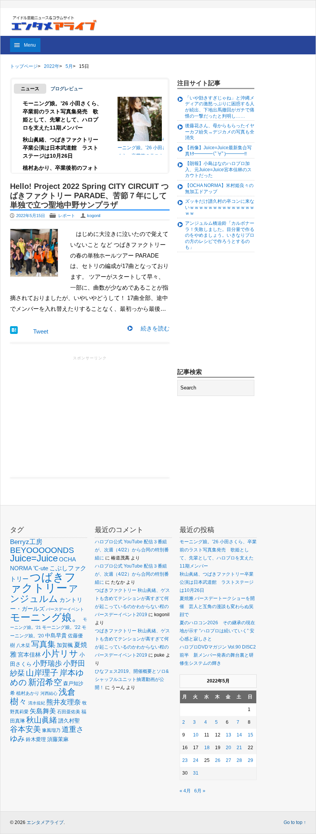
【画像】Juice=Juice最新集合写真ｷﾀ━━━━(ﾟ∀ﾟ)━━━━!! (218, 151)
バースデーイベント (65, 609)
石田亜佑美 (68, 711)
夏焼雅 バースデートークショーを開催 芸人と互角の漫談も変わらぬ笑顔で (217, 606)
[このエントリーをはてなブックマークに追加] (14, 332)
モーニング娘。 (46, 617)
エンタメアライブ (45, 822)
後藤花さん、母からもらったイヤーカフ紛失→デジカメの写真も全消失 (219, 131)
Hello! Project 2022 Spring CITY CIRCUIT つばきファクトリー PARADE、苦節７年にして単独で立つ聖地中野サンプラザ (89, 195)
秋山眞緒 (41, 720)
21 (239, 747)
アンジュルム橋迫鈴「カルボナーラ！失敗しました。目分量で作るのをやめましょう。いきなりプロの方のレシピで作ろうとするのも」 (219, 235)
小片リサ (60, 654)
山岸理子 (42, 672)
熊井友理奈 (63, 702)
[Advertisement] (90, 416)
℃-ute (40, 568)
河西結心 (48, 693)
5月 (69, 66)
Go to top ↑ (295, 822)
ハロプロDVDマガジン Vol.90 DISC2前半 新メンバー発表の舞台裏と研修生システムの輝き (218, 655)
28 (239, 760)
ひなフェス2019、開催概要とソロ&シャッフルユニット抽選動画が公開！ (132, 679)
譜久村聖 (69, 721)
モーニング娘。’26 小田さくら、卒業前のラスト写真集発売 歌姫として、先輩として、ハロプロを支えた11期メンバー (142, 155)
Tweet (40, 331)
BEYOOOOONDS (42, 550)
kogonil (93, 215)
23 (185, 760)
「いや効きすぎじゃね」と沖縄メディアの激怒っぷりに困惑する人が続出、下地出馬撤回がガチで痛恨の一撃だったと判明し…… (219, 107)
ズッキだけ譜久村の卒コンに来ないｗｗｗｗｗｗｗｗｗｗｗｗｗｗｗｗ (219, 207)
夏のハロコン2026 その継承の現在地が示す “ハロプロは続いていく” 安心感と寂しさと (217, 631)
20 (228, 747)
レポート (66, 215)
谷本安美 (25, 729)
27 (228, 760)
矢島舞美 (43, 711)
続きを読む (155, 328)
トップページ (24, 66)
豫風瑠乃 (51, 730)
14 (239, 735)
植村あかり (27, 693)
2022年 (51, 66)
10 (195, 735)
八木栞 (23, 645)
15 (250, 735)
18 (207, 747)
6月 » (199, 791)
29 (250, 760)
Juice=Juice (34, 558)
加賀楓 (65, 645)
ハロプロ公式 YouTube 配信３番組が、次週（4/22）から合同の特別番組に (132, 550)
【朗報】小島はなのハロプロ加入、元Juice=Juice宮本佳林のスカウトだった (218, 169)
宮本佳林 (29, 654)
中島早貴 (56, 635)
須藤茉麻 (58, 739)
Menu (30, 45)
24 (195, 760)
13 (228, 735)
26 (217, 760)
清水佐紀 (36, 703)
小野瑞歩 (47, 663)
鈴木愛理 (36, 739)
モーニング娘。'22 (61, 627)
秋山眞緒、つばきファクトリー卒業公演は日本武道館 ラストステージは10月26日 (60, 147)
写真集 (43, 644)
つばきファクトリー (43, 582)
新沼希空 (45, 682)
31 (195, 773)
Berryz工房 (26, 542)
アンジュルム (44, 593)
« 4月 (185, 791)
